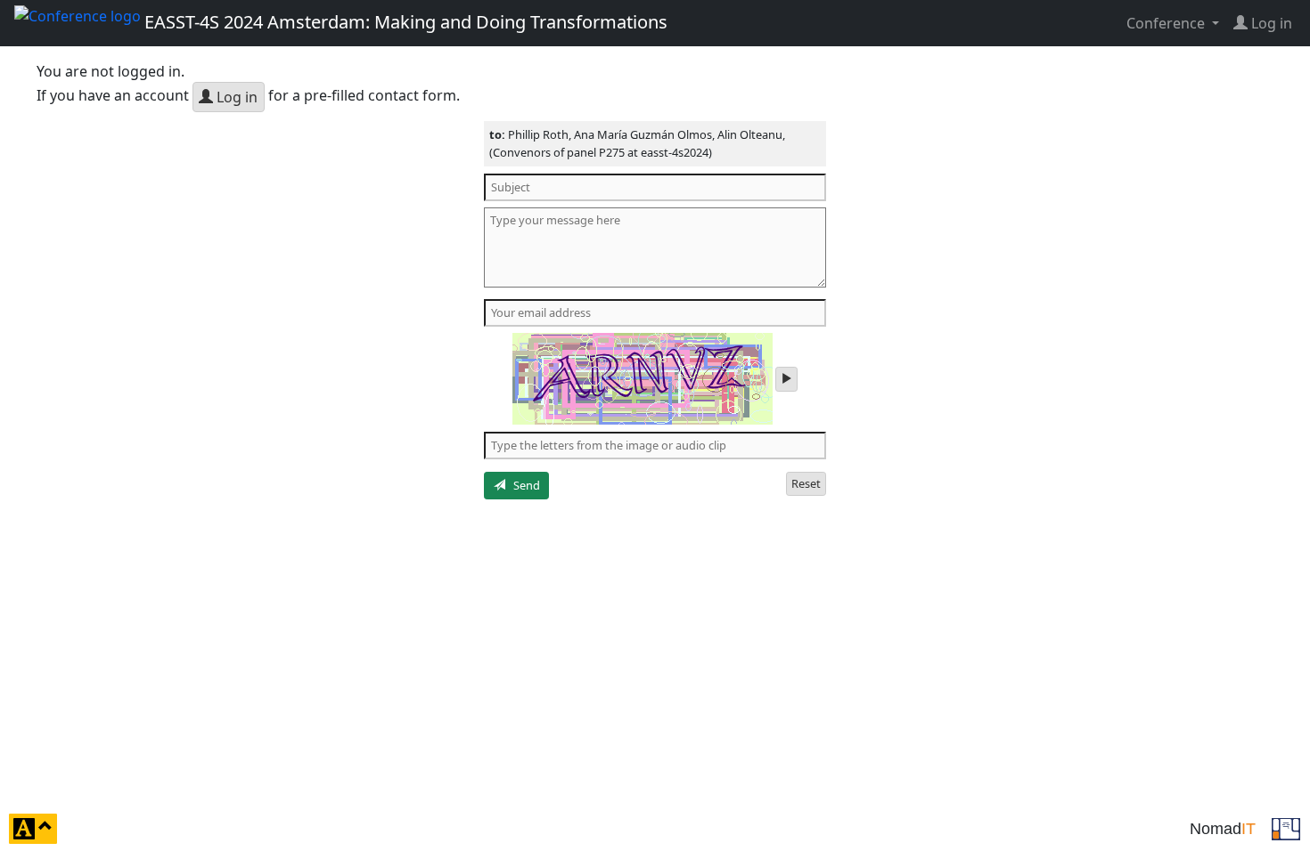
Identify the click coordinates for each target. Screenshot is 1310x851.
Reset (806, 483)
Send (522, 485)
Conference (1167, 23)
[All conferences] (1286, 827)
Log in (235, 97)
